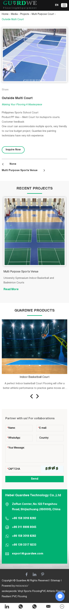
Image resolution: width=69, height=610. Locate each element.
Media (14, 14)
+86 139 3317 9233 (24, 545)
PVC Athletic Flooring (53, 591)
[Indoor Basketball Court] (34, 346)
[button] (31, 396)
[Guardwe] (19, 5)
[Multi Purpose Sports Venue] (35, 231)
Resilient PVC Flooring (14, 596)
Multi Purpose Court (43, 14)
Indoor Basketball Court (35, 377)
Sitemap (55, 581)
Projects (24, 14)
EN (56, 5)
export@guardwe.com (27, 554)
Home (5, 14)
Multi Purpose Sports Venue (20, 170)
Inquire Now (13, 150)
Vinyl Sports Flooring (29, 591)
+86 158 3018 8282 (24, 536)
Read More (11, 289)
